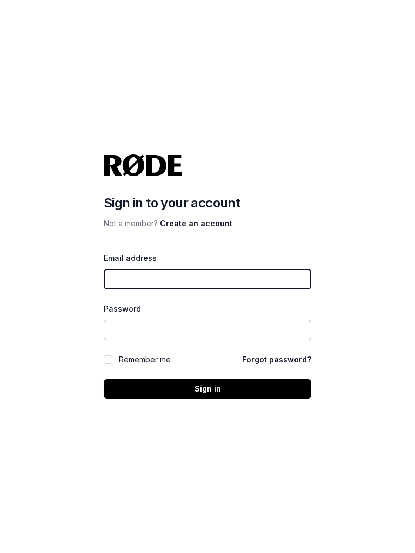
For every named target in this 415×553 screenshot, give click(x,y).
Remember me (145, 359)
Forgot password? (276, 359)
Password (122, 308)
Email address (130, 257)
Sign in (208, 388)
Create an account (196, 223)
